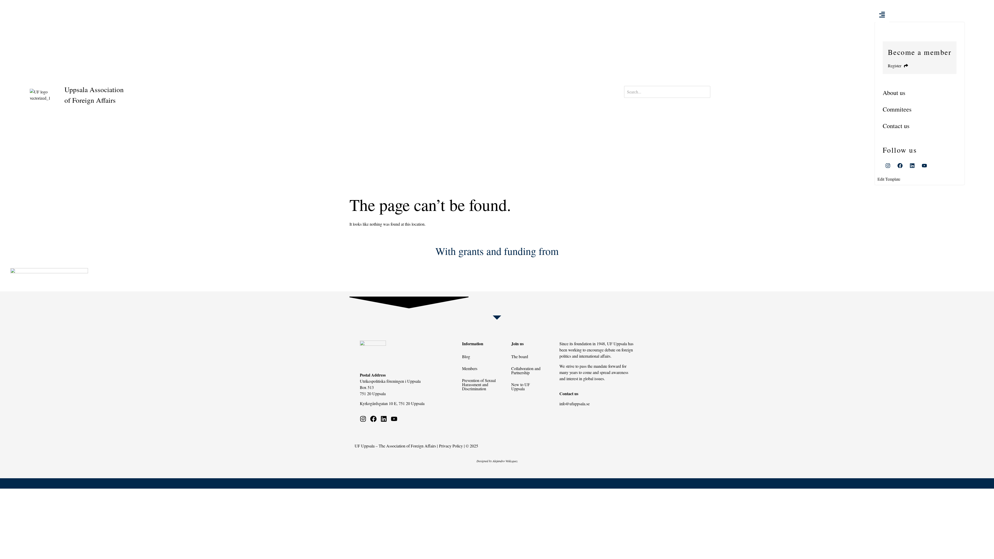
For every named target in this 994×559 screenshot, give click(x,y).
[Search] (640, 101)
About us (894, 93)
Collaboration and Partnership (525, 370)
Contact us (896, 126)
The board (519, 356)
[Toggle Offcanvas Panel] (882, 13)
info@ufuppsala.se (574, 403)
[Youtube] (924, 165)
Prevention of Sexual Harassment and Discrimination (479, 384)
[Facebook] (900, 165)
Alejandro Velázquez (505, 461)
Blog (466, 356)
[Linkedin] (912, 165)
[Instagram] (888, 165)
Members (469, 368)
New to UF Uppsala (520, 386)
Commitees (897, 109)
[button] (920, 92)
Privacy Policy (451, 445)
